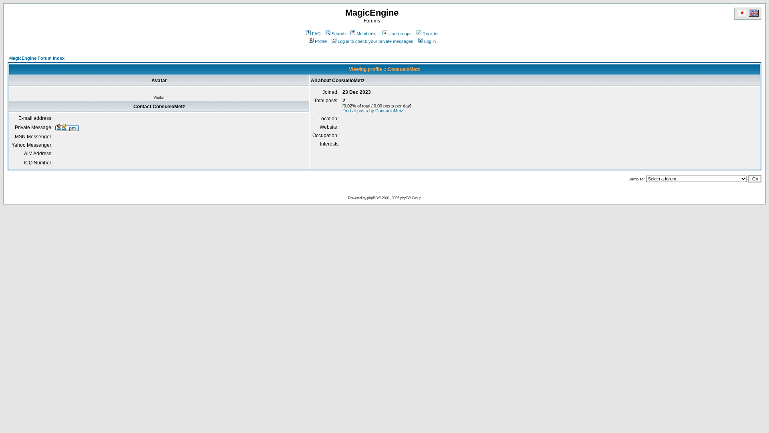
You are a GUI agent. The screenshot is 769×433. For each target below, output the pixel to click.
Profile (321, 41)
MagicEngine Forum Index (36, 58)
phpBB (372, 198)
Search (339, 33)
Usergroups (400, 33)
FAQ (316, 33)
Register (431, 33)
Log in (430, 41)
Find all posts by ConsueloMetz (372, 110)
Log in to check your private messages (375, 41)
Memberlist (367, 33)
